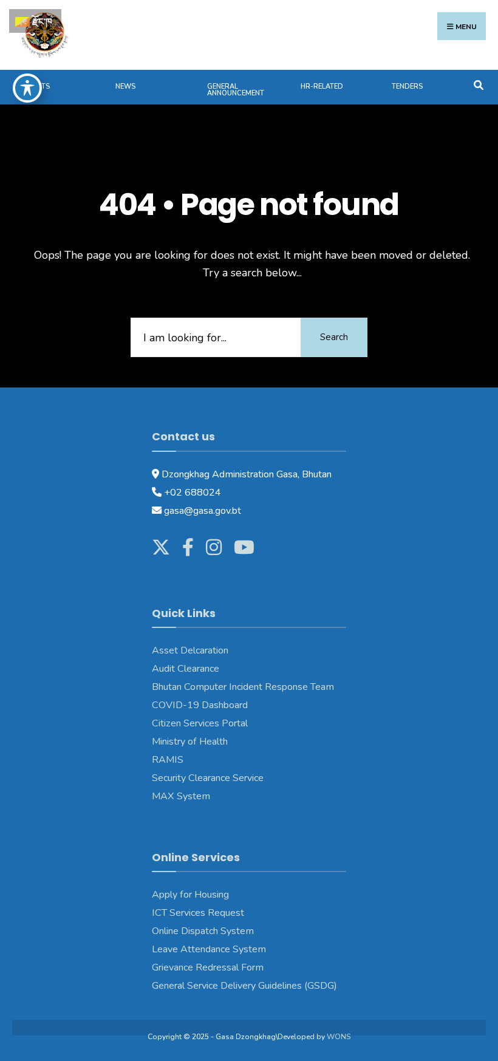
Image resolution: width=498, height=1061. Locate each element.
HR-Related (322, 86)
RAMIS (167, 759)
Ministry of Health (190, 741)
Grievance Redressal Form (208, 967)
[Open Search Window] (478, 84)
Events (37, 86)
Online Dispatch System (203, 931)
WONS (338, 1037)
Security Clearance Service (208, 778)
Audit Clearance (185, 668)
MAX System (181, 796)
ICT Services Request (198, 912)
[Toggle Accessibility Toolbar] (27, 88)
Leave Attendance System (209, 949)
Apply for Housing (190, 894)
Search (334, 337)
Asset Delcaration (190, 650)
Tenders (407, 86)
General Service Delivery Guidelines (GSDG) (244, 985)
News (125, 86)
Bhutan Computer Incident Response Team (244, 687)
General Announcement (235, 90)
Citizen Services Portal (200, 723)
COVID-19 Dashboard (200, 705)
